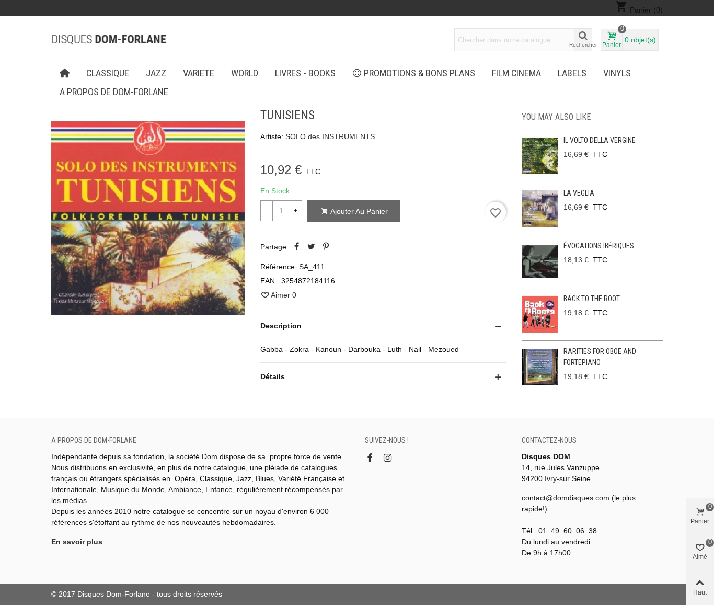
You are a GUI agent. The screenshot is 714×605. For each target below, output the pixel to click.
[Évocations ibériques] (540, 261)
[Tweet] (311, 247)
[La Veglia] (540, 209)
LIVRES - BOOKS (305, 73)
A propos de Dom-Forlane (114, 92)
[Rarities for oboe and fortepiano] (540, 367)
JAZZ (156, 73)
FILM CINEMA (516, 73)
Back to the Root (591, 298)
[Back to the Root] (540, 314)
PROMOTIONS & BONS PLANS (419, 73)
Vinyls (617, 73)
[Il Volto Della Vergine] (540, 156)
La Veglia (578, 193)
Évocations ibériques (598, 246)
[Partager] (297, 247)
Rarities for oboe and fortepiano (599, 357)
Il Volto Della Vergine (599, 140)
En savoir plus (76, 542)
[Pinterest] (326, 247)
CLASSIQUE (107, 73)
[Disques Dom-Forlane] (108, 40)
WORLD (244, 73)
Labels (572, 73)
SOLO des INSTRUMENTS (330, 136)
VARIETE (198, 73)
